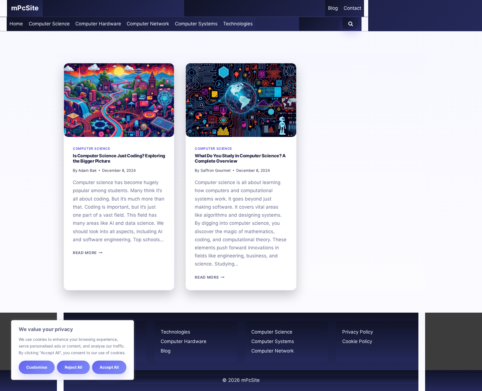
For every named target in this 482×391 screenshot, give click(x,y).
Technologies (238, 23)
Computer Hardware (98, 23)
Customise (36, 367)
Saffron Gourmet (216, 170)
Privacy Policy (357, 332)
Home (16, 23)
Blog (333, 8)
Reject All (73, 367)
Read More (88, 252)
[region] (72, 350)
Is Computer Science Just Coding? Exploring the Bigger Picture (119, 158)
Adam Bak (87, 170)
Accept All (109, 367)
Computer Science (49, 23)
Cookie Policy (357, 341)
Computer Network (148, 23)
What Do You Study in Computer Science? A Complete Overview (240, 158)
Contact (352, 8)
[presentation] (119, 100)
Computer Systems (196, 23)
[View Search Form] (351, 24)
